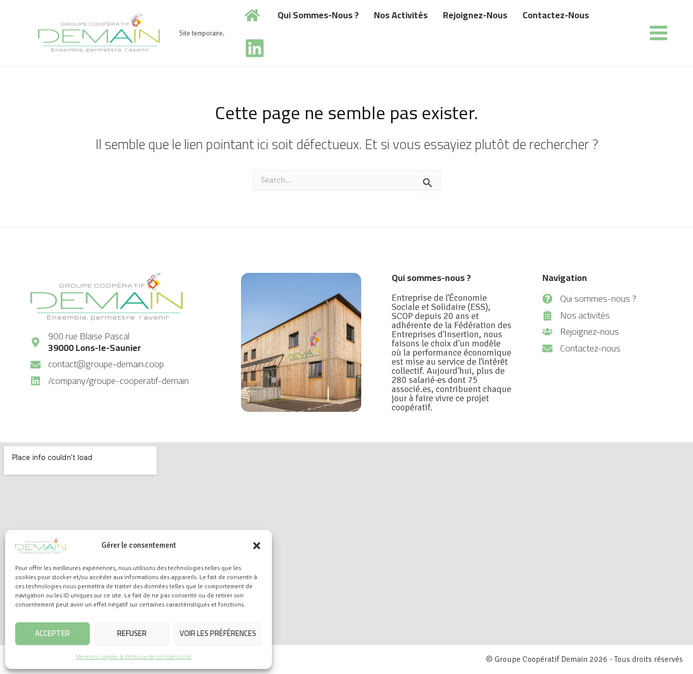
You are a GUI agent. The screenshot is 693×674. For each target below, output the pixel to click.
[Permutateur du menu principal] (658, 33)
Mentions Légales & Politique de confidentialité (133, 656)
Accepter (52, 633)
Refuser (132, 633)
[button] (257, 546)
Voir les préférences (218, 633)
